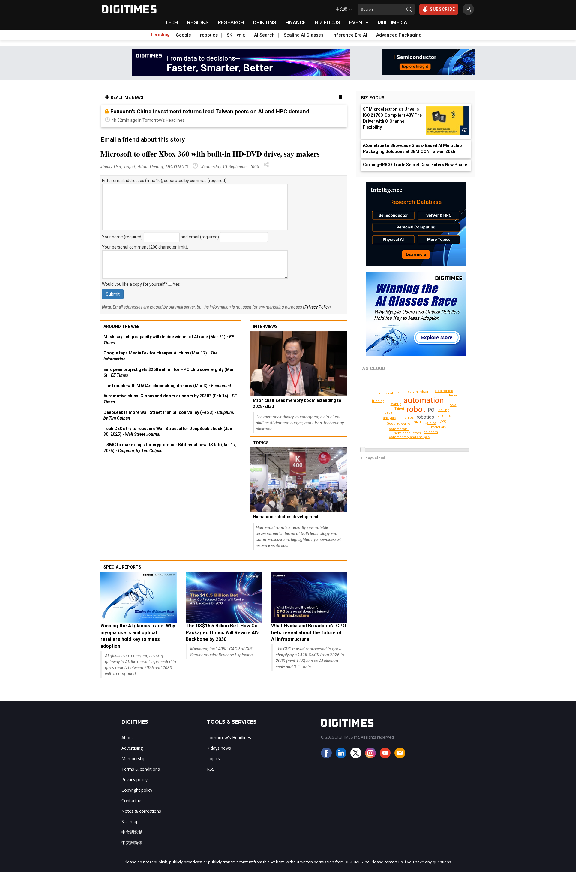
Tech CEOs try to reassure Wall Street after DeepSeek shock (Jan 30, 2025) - (168, 431)
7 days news (219, 748)
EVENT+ (359, 22)
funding (378, 401)
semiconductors (407, 433)
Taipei (399, 409)
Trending (160, 34)
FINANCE (295, 22)
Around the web (122, 326)
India (453, 395)
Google (183, 35)
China (431, 423)
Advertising (132, 748)
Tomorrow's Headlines (229, 737)
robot (415, 409)
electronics (444, 391)
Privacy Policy (316, 307)
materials (438, 427)
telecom (431, 432)
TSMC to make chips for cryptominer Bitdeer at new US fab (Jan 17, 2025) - (170, 447)
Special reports (122, 567)
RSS (210, 769)
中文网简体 (132, 842)
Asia (453, 405)
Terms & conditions (141, 769)
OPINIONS (264, 22)
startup (396, 404)
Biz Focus (373, 97)
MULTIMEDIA (392, 22)
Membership (134, 758)
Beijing (443, 410)
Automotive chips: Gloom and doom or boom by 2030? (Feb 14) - (170, 398)
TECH (171, 22)
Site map (130, 821)
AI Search (264, 35)
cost (424, 423)
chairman (445, 415)
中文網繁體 (132, 832)
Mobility (404, 424)
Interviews (265, 326)
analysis (389, 418)
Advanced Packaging (399, 35)
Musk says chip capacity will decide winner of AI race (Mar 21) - (169, 339)
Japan (389, 412)
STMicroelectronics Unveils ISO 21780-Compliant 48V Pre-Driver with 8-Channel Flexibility (393, 118)
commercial (399, 429)
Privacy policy (135, 779)
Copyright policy (137, 790)
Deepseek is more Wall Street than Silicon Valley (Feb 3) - (169, 415)
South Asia (406, 392)
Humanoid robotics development (286, 516)
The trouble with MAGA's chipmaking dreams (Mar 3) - (167, 385)
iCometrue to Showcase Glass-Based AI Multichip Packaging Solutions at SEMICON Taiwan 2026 (412, 148)
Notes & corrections (141, 811)
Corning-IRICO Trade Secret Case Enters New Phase (415, 164)
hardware (423, 392)
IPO (430, 410)
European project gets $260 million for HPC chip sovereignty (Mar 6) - (169, 372)
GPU (417, 422)
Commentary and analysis (409, 437)
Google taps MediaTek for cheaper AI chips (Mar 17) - (161, 356)
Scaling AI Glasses (303, 35)
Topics (261, 442)
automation (424, 400)
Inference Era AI (349, 35)
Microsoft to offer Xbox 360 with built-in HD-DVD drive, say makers (210, 153)
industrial (385, 393)
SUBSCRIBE (442, 9)
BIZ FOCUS (327, 22)
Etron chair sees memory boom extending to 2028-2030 (297, 403)
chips (409, 418)
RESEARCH (231, 22)
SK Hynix (236, 35)
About (127, 737)
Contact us (132, 800)
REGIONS (198, 22)
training (379, 408)
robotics (209, 35)
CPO (443, 421)
